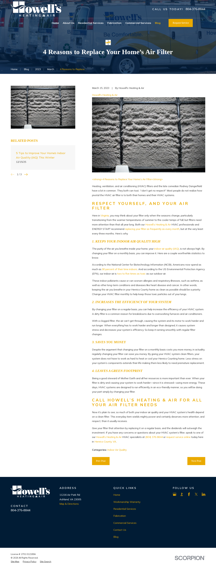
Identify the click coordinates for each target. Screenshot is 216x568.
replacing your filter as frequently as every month (152, 228)
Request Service (181, 22)
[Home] (36, 9)
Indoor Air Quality (117, 449)
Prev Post (100, 461)
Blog (115, 536)
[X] (196, 494)
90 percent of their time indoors (119, 269)
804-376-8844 (195, 9)
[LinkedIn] (203, 494)
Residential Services (124, 508)
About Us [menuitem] (68, 22)
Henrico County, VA (105, 441)
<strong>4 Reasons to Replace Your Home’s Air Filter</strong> (127, 179)
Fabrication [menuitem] (114, 22)
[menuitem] (15, 562)
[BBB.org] (181, 494)
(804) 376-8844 (154, 437)
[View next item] (26, 174)
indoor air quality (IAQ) (166, 248)
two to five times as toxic (131, 273)
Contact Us (119, 529)
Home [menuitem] (55, 22)
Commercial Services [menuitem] (138, 22)
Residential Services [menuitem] (91, 22)
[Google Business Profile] (174, 494)
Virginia (105, 215)
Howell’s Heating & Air (158, 224)
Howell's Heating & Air (104, 94)
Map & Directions (69, 503)
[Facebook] (189, 494)
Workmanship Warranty (126, 501)
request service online (178, 437)
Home (116, 494)
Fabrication (119, 515)
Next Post (196, 461)
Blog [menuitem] (157, 22)
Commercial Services (124, 522)
